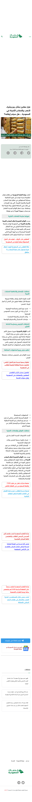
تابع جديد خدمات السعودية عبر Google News (14, 648)
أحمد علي (21, 146)
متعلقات (27, 670)
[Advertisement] (16, 16)
